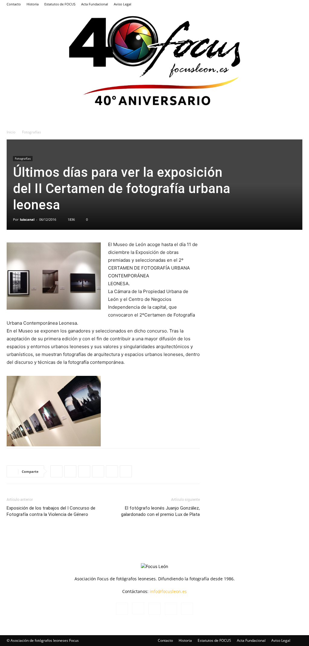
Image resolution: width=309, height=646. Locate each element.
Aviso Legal (122, 4)
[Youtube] (297, 4)
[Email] (126, 471)
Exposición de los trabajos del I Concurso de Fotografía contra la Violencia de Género (51, 511)
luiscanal (27, 219)
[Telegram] (98, 471)
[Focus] (154, 59)
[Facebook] (258, 4)
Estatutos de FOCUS (59, 4)
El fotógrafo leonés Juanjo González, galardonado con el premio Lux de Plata (160, 511)
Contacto (14, 4)
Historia (33, 4)
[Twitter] (287, 4)
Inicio (11, 132)
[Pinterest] (112, 471)
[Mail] (277, 4)
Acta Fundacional (94, 4)
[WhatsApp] (56, 471)
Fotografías (23, 158)
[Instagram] (267, 4)
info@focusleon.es (168, 591)
